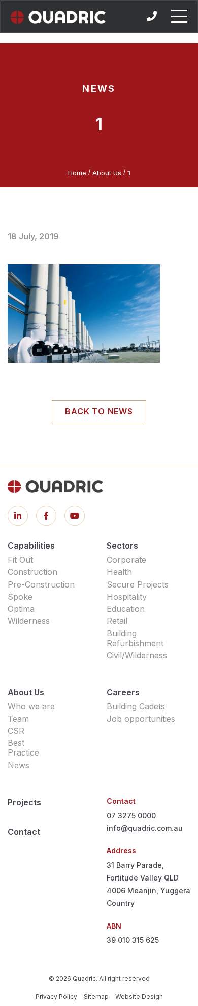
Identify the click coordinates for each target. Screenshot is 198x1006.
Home (77, 173)
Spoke (20, 597)
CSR (16, 731)
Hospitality (127, 597)
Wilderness (29, 621)
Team (18, 719)
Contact (24, 832)
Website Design (139, 996)
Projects (24, 802)
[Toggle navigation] (179, 16)
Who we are (31, 706)
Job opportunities (141, 719)
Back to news (99, 411)
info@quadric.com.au (145, 828)
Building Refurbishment (135, 638)
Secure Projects (138, 584)
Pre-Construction (41, 584)
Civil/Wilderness (137, 655)
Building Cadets (136, 706)
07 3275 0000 (131, 815)
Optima (21, 609)
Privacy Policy (56, 996)
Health (119, 572)
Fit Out (20, 560)
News (18, 765)
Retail (117, 621)
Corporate (126, 560)
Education (126, 609)
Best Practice (23, 748)
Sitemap (96, 996)
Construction (32, 572)
